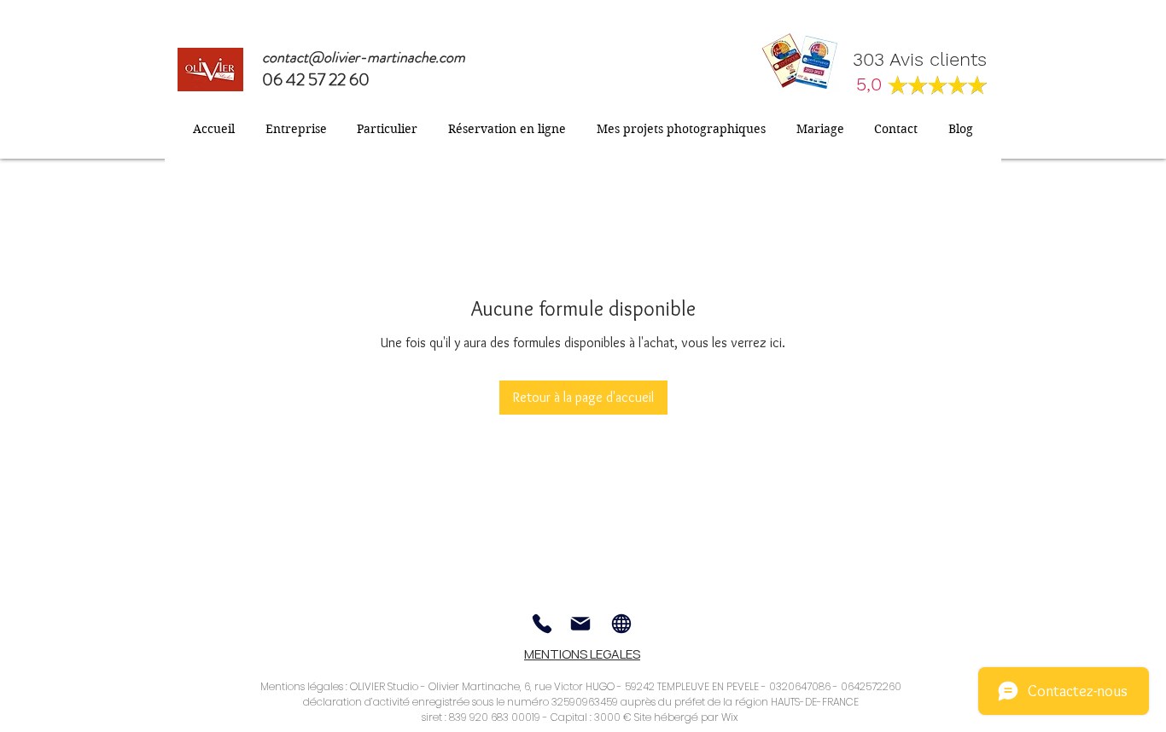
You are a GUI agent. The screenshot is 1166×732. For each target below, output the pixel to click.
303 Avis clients (920, 59)
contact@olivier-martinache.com (363, 57)
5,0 (872, 84)
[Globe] (621, 624)
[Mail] (580, 623)
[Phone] (542, 624)
